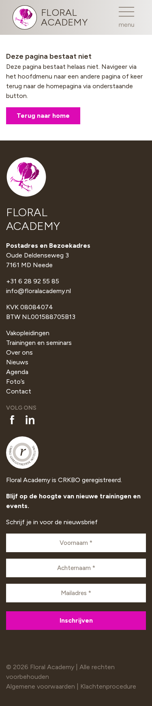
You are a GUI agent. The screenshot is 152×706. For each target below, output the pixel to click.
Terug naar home (43, 115)
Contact (18, 391)
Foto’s (15, 381)
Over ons (19, 352)
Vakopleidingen (27, 333)
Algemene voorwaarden (40, 686)
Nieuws (17, 362)
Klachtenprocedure (108, 686)
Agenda (17, 372)
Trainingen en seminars (39, 343)
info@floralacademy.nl (38, 291)
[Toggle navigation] (126, 17)
